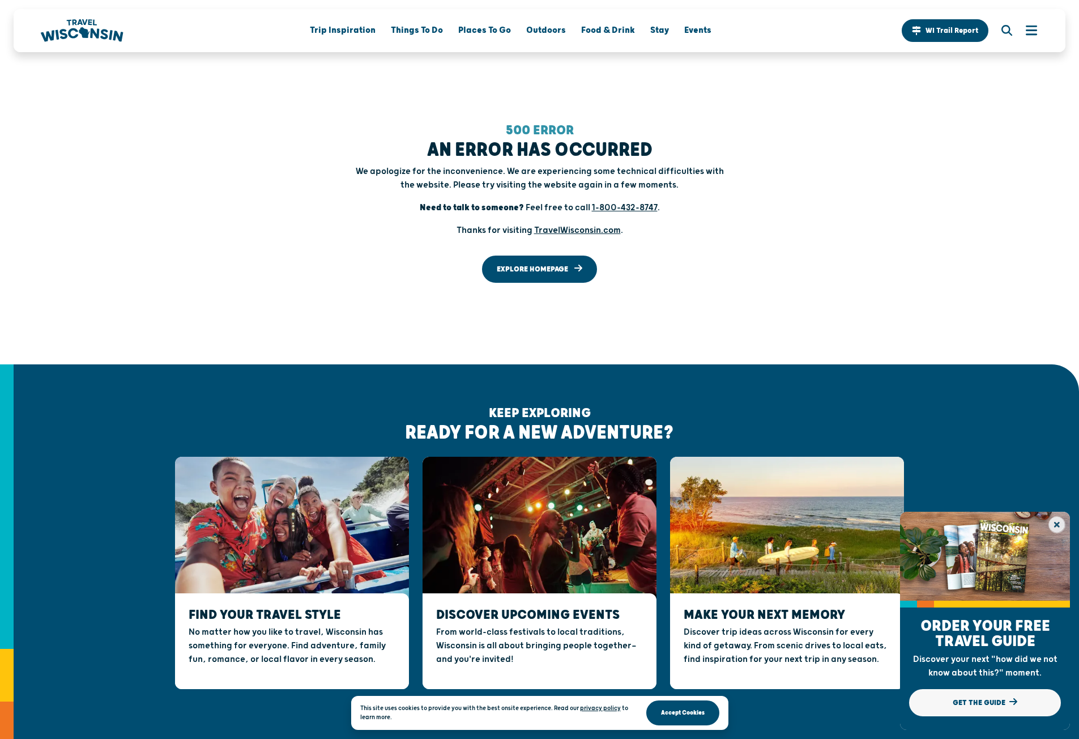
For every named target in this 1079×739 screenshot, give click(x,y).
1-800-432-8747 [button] (625, 207)
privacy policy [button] (600, 708)
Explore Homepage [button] (533, 269)
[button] (945, 30)
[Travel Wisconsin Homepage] (82, 30)
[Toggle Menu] (1025, 30)
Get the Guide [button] (980, 702)
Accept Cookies (683, 712)
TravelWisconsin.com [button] (577, 230)
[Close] (1056, 524)
